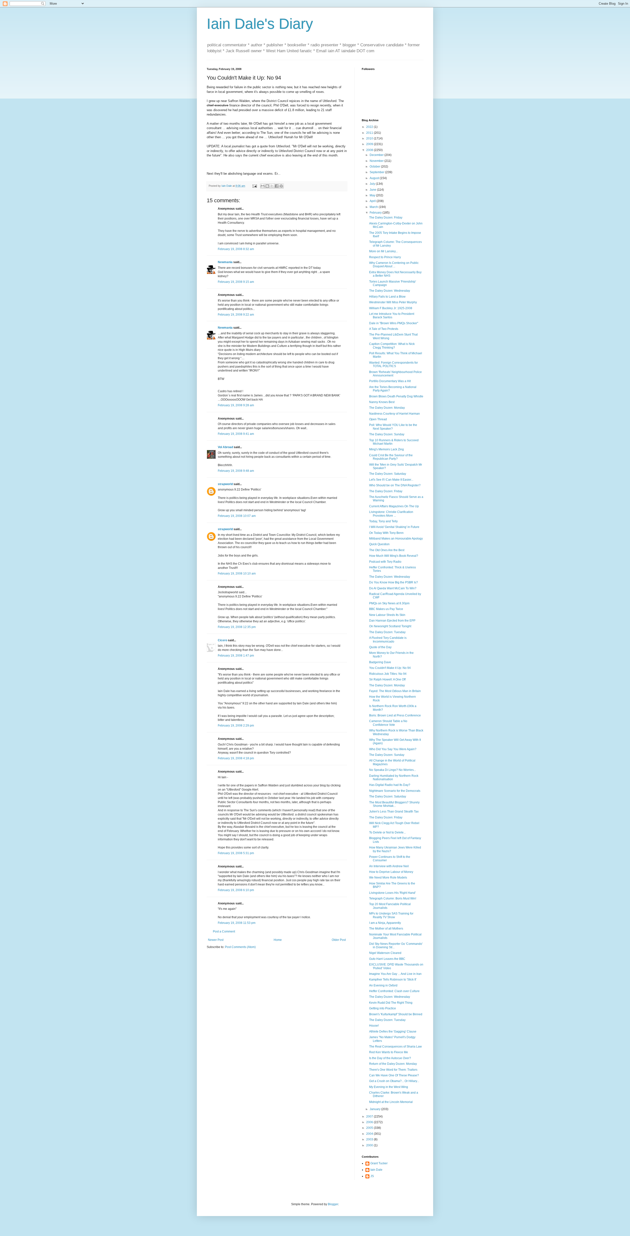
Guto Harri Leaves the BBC (387, 959)
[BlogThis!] (267, 186)
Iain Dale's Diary (260, 24)
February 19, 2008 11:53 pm (236, 923)
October (375, 166)
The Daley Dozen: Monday (387, 407)
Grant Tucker (379, 1163)
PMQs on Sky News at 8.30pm (389, 603)
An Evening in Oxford (383, 985)
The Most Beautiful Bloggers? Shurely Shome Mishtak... (394, 804)
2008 (370, 150)
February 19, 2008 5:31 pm (236, 853)
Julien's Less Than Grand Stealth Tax (394, 811)
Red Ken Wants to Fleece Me (388, 1052)
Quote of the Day (380, 647)
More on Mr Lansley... (383, 251)
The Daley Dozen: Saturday (387, 473)
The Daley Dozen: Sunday (386, 434)
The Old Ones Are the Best (386, 550)
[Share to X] (271, 186)
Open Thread (378, 419)
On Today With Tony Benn (386, 533)
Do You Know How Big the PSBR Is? (393, 582)
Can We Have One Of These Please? (394, 1075)
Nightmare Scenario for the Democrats (394, 791)
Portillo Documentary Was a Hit (390, 381)
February (376, 212)
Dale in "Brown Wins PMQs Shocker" (393, 323)
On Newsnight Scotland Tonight (390, 626)
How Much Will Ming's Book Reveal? (393, 556)
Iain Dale (376, 1169)
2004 (370, 1133)
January (375, 1109)
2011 (370, 133)
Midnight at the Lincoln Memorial (391, 1102)
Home (278, 940)
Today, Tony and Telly (383, 521)
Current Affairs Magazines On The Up (394, 506)
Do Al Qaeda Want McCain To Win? (392, 588)
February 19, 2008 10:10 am (237, 573)
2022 (370, 127)
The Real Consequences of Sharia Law (395, 1046)
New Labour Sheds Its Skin (387, 615)
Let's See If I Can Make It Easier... (391, 479)
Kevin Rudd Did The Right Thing (390, 1002)
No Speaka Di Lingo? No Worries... (392, 770)
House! (374, 1025)
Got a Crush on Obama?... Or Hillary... (394, 1081)
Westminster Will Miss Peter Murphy (393, 302)
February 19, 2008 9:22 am (236, 314)
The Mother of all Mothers (386, 928)
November (377, 161)
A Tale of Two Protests (383, 329)
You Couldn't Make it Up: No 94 (390, 668)
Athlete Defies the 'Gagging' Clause (392, 1031)
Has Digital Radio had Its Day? (389, 785)
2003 (370, 1139)
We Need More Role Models (388, 877)
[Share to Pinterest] (281, 186)
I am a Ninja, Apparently (385, 923)
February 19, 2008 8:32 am (236, 249)
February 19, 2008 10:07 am (237, 516)
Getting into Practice (382, 1008)
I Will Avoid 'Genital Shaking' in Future (394, 527)
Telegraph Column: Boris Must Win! (392, 898)
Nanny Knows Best (381, 402)
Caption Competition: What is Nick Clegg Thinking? (392, 345)
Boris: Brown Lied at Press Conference (395, 715)
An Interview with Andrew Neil (389, 866)
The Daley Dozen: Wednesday (389, 290)
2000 (370, 1145)
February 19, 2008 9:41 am (236, 434)
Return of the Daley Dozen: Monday (393, 1064)
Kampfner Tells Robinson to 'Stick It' (392, 979)
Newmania (225, 262)
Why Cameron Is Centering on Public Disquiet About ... (394, 264)
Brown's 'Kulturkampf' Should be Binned (395, 1014)
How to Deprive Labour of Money (391, 872)
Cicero (222, 640)
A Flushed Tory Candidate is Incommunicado (388, 639)
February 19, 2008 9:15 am (236, 282)
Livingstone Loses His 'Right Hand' (392, 893)
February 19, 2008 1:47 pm (236, 655)
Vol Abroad (225, 447)
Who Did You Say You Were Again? (392, 749)
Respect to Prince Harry (385, 257)
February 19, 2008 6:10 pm (236, 890)
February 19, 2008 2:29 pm (236, 725)
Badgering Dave (380, 662)
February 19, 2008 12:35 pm (237, 627)
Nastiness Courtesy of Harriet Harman (394, 413)
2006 (370, 1122)
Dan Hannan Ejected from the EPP (392, 620)
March (374, 207)
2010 (370, 138)
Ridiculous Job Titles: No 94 (388, 674)
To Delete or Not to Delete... (387, 832)
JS (372, 1176)
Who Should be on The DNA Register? (395, 485)
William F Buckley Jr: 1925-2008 (390, 308)
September (377, 172)
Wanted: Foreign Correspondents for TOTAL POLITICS (393, 364)
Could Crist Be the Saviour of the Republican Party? (391, 457)
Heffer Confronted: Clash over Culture (394, 991)
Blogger (333, 1204)
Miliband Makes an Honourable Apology (396, 538)
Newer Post (215, 940)
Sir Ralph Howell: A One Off (387, 679)
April (373, 201)
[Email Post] (254, 185)
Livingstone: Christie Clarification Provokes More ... (391, 513)
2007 (370, 1116)
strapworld (225, 484)
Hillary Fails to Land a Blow (387, 296)
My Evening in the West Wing (388, 1087)
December (377, 155)
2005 (370, 1128)
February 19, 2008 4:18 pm (236, 758)
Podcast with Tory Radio (385, 561)
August (375, 178)
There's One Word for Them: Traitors (393, 1069)
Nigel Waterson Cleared (385, 953)
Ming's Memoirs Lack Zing (386, 449)
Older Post (339, 940)
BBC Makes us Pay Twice (386, 609)
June (373, 189)
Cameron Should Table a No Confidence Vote (388, 722)
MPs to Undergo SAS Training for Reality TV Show (391, 915)
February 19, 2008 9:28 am (236, 405)
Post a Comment (224, 931)
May (373, 195)
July (373, 184)
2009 (370, 144)
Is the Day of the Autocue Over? (390, 1058)
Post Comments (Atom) (240, 947)
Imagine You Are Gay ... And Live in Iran (395, 974)
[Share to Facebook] (276, 186)
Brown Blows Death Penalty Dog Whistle (396, 396)
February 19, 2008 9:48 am (236, 471)
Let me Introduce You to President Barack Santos (391, 315)
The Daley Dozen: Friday (385, 217)
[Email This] (262, 186)
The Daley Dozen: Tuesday (387, 632)
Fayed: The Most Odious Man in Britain (395, 691)
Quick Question (379, 544)
